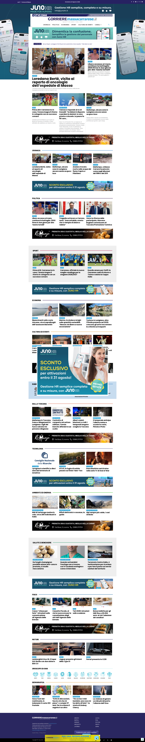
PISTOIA (97, 722)
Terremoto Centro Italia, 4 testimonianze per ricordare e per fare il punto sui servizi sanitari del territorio (99, 565)
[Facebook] (131, 2)
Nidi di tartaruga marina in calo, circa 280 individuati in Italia (44, 514)
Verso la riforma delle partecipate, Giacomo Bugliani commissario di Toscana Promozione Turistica (99, 221)
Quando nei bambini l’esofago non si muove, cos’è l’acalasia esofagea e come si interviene (71, 565)
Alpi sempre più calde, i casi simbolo (98, 513)
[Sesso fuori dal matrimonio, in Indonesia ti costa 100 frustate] (41, 690)
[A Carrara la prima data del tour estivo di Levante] (102, 339)
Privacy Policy (42, 732)
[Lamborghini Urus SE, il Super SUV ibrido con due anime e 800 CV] (45, 649)
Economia (35, 318)
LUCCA (97, 718)
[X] (140, 2)
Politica (90, 61)
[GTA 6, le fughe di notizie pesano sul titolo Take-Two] (72, 458)
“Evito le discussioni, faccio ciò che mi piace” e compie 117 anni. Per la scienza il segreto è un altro (61, 703)
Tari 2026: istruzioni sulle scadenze (81, 612)
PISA (96, 720)
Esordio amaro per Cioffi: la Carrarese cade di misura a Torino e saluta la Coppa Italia (99, 273)
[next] (110, 44)
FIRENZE (76, 722)
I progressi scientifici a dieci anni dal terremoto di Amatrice (44, 470)
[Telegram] (136, 2)
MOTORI (35, 639)
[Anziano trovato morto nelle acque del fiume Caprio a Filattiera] (82, 158)
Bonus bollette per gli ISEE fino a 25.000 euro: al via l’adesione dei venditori (102, 614)
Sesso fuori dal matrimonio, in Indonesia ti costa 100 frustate (41, 702)
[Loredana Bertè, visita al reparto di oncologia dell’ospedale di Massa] (58, 61)
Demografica (36, 696)
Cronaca (35, 76)
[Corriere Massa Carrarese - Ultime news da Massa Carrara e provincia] (72, 20)
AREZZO (76, 718)
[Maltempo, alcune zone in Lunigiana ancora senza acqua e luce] (99, 99)
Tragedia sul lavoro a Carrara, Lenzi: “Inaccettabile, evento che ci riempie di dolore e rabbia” (72, 221)
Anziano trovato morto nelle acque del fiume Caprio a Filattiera (82, 170)
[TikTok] (138, 2)
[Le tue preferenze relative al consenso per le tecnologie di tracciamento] (142, 739)
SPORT (36, 251)
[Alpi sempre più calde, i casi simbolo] (99, 502)
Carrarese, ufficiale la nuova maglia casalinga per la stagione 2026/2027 (72, 272)
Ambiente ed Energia (38, 510)
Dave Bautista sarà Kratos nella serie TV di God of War (97, 469)
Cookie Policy (35, 732)
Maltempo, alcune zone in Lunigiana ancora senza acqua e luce (97, 112)
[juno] (72, 394)
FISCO (34, 594)
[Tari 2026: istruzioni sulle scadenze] (82, 602)
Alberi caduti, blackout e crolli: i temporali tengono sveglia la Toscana (81, 423)
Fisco (34, 608)
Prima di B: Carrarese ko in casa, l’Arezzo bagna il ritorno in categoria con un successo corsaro (44, 113)
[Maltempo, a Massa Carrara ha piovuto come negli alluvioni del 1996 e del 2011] (102, 158)
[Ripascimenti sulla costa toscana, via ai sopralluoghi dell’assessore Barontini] (45, 309)
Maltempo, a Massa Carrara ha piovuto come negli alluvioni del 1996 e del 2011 (101, 170)
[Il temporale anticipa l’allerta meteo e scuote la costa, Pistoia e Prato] (102, 411)
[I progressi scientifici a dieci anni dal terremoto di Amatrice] (45, 458)
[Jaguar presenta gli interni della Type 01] (72, 649)
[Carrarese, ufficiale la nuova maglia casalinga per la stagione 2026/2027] (72, 260)
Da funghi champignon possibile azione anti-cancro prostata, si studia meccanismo (45, 565)
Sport (34, 107)
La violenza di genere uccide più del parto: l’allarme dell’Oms (102, 701)
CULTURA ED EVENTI (40, 332)
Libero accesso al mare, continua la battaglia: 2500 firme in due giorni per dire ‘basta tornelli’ (99, 67)
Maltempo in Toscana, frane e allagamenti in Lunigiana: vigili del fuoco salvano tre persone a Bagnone (41, 424)
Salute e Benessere (37, 559)
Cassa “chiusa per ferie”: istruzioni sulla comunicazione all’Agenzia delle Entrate (41, 615)
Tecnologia (35, 466)
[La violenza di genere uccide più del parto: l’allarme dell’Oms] (102, 690)
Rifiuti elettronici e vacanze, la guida (72, 513)
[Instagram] (134, 2)
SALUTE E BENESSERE (42, 542)
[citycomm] (72, 741)
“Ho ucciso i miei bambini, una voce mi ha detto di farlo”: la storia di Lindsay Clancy (82, 703)
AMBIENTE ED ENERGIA (41, 492)
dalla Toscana (63, 107)
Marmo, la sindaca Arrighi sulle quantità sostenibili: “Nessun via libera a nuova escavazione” (70, 323)
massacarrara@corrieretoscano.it (39, 730)
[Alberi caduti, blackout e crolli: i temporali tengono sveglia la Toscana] (82, 411)
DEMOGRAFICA (38, 682)
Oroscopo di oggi (40, 668)
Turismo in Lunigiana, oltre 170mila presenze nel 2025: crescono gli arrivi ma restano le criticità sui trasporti (99, 323)
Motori (34, 657)
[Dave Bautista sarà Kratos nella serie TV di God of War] (99, 458)
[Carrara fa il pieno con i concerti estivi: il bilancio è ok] (41, 339)
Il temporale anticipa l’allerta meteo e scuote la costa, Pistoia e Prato (102, 423)
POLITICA (36, 198)
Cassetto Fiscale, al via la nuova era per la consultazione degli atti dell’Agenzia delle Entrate (61, 615)
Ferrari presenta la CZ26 (96, 659)
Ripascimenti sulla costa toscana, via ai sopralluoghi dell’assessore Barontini (44, 322)
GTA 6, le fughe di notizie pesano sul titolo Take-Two (70, 469)
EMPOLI (76, 720)
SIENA (97, 726)
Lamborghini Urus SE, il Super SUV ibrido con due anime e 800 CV (44, 661)
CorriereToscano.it (53, 723)
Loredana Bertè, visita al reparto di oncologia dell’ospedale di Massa (53, 82)
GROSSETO (77, 724)
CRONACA (36, 150)
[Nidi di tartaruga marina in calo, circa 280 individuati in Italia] (45, 502)
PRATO (97, 724)
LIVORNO (77, 726)
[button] (109, 25)
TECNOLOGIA (37, 449)
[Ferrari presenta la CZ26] (99, 649)
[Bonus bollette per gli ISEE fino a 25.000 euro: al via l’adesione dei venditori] (102, 602)
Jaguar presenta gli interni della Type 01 (70, 660)
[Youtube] (142, 2)
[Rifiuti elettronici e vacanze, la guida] (72, 502)
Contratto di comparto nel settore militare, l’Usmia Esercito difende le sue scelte (61, 424)
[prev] (108, 44)
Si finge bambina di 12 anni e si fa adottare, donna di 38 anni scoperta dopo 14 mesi (65, 44)
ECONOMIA (36, 300)
